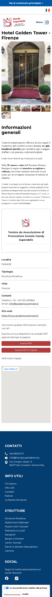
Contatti (9, 491)
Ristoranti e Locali (15, 530)
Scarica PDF (26, 343)
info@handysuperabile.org (24, 457)
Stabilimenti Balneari (17, 522)
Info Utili (9, 487)
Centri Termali (13, 542)
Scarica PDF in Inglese (26, 350)
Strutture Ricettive (15, 518)
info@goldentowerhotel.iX (24, 303)
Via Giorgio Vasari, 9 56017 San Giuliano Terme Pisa (26, 463)
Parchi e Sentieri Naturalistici (21, 546)
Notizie (9, 496)
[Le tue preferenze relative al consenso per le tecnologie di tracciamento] (12, 594)
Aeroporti (10, 534)
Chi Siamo (11, 483)
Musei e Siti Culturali (16, 526)
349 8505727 (16, 453)
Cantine (9, 550)
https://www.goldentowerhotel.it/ (20, 315)
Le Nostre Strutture (16, 500)
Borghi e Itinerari (14, 538)
